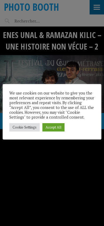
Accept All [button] (53, 127)
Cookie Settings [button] (25, 127)
